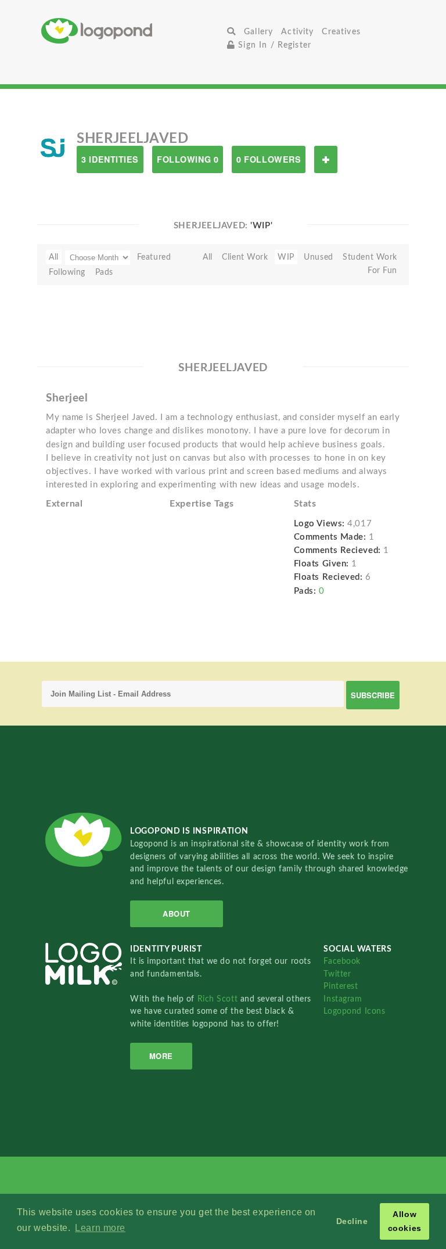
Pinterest (340, 986)
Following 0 (187, 159)
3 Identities (110, 159)
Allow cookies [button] (405, 1221)
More (161, 1055)
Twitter (337, 974)
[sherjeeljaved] (52, 147)
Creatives (341, 31)
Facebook (341, 961)
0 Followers (268, 159)
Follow (325, 159)
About (176, 913)
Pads (104, 272)
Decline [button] (352, 1221)
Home (132, 30)
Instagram (342, 999)
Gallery (258, 31)
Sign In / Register (273, 45)
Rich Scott (218, 999)
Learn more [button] (100, 1228)
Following (67, 272)
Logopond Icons (354, 1011)
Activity (297, 31)
